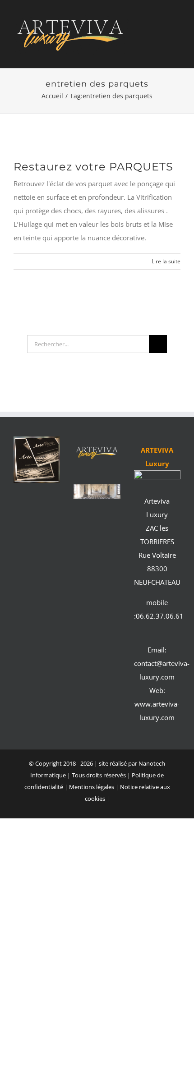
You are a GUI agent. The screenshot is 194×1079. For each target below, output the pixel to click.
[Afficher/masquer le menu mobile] (176, 40)
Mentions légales (92, 787)
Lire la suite (166, 261)
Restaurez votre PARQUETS (93, 166)
